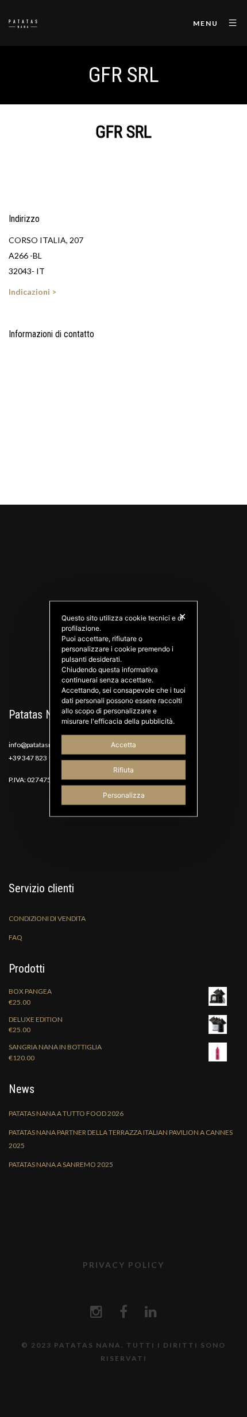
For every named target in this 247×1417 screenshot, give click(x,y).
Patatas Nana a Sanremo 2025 (61, 1164)
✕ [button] (182, 616)
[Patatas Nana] (23, 23)
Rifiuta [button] (123, 769)
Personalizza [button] (124, 794)
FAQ (15, 937)
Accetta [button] (123, 744)
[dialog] (123, 708)
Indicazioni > (32, 291)
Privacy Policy (123, 1265)
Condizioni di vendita (47, 918)
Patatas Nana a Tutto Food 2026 (66, 1113)
